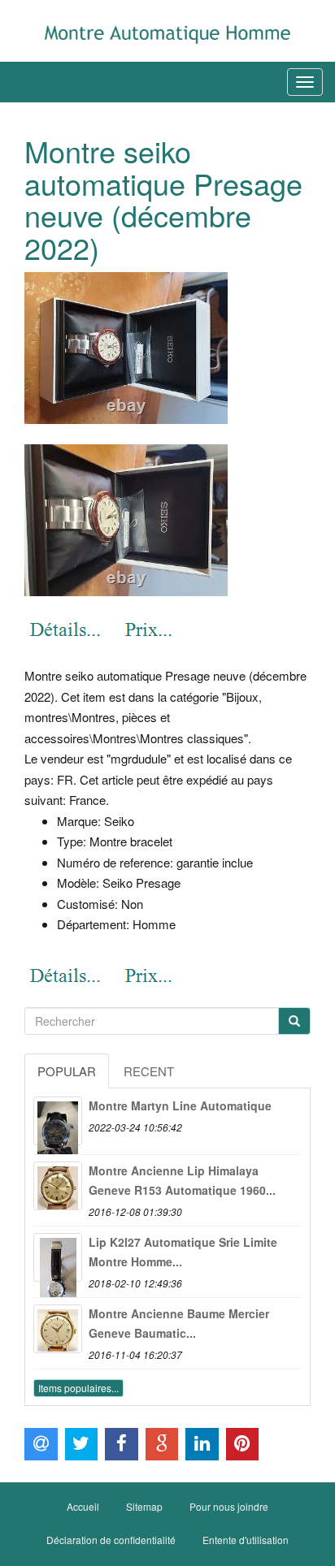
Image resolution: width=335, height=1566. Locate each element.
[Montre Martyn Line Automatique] (57, 1121)
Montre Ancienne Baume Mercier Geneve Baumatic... (179, 1323)
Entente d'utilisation (245, 1540)
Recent (149, 1070)
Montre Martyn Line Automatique (180, 1105)
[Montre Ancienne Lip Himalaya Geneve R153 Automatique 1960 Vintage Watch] (57, 1186)
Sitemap (144, 1506)
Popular (66, 1070)
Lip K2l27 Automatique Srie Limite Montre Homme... (183, 1252)
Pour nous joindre (228, 1506)
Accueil (83, 1506)
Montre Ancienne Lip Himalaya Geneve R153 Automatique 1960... (182, 1180)
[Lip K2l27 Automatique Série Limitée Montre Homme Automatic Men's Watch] (57, 1257)
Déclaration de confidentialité (111, 1540)
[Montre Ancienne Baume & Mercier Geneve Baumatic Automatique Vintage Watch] (57, 1328)
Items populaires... (78, 1388)
